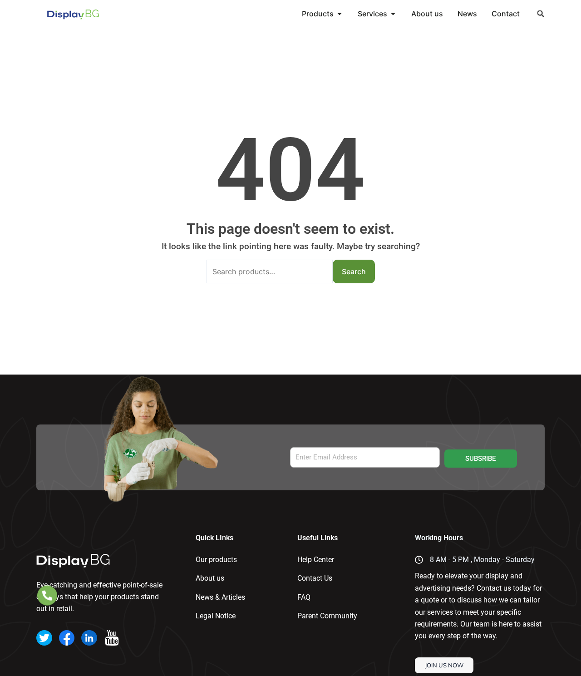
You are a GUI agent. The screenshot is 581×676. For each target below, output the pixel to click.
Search (354, 271)
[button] (540, 13)
